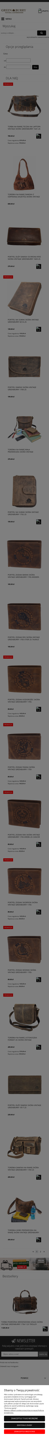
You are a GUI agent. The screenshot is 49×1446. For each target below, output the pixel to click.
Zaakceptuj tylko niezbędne (24, 1418)
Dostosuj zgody (24, 1425)
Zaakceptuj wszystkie (24, 1432)
